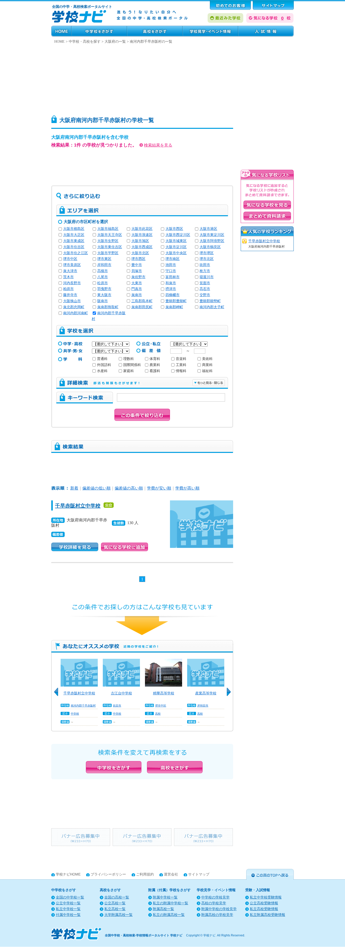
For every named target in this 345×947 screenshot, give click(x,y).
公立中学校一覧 (68, 903)
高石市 (205, 289)
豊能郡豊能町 (176, 301)
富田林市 (172, 277)
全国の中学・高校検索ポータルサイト (82, 7)
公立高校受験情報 (264, 903)
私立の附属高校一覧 (169, 915)
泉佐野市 (138, 277)
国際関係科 (132, 365)
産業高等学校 (205, 693)
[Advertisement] (172, 78)
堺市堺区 (207, 253)
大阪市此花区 (142, 229)
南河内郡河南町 (75, 313)
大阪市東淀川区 (212, 235)
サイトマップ (198, 874)
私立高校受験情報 (264, 909)
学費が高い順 (187, 488)
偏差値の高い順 (129, 488)
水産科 (102, 371)
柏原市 (68, 289)
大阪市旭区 (140, 241)
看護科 (155, 371)
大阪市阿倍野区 (212, 241)
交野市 (205, 295)
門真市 (136, 289)
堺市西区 (138, 259)
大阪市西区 (174, 229)
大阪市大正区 (73, 235)
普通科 (102, 359)
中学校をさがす (99, 31)
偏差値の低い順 (96, 488)
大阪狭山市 (72, 301)
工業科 (181, 365)
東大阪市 (104, 295)
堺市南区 (172, 259)
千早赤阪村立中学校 (78, 505)
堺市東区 (104, 259)
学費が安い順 (159, 488)
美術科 (207, 359)
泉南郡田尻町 (142, 307)
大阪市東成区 (73, 241)
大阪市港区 (208, 229)
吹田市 (205, 265)
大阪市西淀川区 (177, 235)
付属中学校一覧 (68, 915)
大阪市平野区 (107, 253)
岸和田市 (104, 265)
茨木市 (68, 277)
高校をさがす (155, 31)
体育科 (155, 359)
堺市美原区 (72, 265)
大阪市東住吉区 (109, 247)
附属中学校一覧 (165, 897)
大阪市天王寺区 (109, 235)
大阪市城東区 (176, 241)
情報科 (181, 371)
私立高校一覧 (115, 909)
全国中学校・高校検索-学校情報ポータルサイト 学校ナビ (143, 935)
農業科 (155, 365)
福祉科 (207, 371)
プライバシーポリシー (108, 874)
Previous (58, 695)
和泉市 (170, 283)
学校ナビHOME (68, 874)
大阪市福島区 (107, 229)
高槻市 (102, 271)
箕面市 (205, 283)
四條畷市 (172, 295)
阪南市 (102, 301)
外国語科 (104, 365)
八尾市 (102, 277)
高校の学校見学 (213, 903)
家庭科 (128, 371)
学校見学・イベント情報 (210, 31)
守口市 (170, 271)
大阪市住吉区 (73, 247)
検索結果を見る (158, 145)
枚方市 (205, 271)
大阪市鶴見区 (210, 247)
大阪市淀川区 (176, 247)
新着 (74, 488)
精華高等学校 (163, 693)
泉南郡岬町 (174, 307)
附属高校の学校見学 (217, 915)
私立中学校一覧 (68, 909)
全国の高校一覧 (116, 897)
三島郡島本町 (142, 301)
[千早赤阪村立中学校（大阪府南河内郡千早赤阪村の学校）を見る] (201, 504)
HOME (61, 31)
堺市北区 (207, 259)
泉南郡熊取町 (107, 307)
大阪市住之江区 (75, 253)
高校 (158, 713)
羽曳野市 (104, 289)
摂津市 (170, 289)
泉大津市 (70, 271)
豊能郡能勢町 (210, 301)
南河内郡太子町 (212, 307)
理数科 (128, 359)
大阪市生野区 (107, 241)
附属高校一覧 (163, 909)
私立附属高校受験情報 (267, 915)
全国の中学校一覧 (70, 897)
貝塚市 (136, 271)
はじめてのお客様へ (230, 5)
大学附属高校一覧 (118, 915)
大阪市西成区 (142, 247)
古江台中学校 (121, 693)
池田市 (170, 265)
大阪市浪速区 (142, 235)
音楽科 (181, 359)
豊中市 (136, 265)
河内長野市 (72, 283)
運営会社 (171, 874)
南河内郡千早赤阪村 (83, 705)
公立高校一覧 (115, 903)
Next (230, 695)
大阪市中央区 (176, 253)
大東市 (136, 283)
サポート (273, 5)
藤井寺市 (70, 295)
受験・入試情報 (266, 31)
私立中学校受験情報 (266, 897)
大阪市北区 (140, 253)
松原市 (102, 283)
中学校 (75, 713)
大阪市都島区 (73, 229)
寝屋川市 (207, 277)
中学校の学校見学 (215, 897)
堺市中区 (70, 259)
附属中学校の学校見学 (219, 909)
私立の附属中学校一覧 (170, 903)
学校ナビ (209, 935)
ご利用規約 (145, 874)
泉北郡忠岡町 (73, 307)
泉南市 (136, 295)
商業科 (207, 365)
